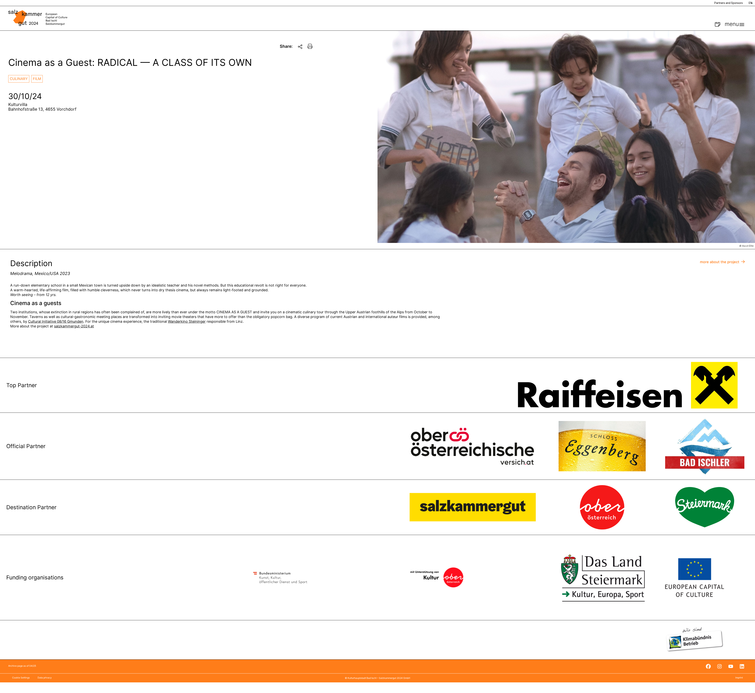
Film (37, 79)
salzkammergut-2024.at (74, 326)
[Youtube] (731, 666)
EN (750, 3)
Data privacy (45, 677)
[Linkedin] (742, 666)
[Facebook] (708, 666)
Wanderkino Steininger (187, 321)
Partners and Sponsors (728, 3)
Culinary (19, 79)
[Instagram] (719, 666)
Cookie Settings (21, 677)
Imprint (739, 677)
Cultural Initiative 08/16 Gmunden (55, 321)
